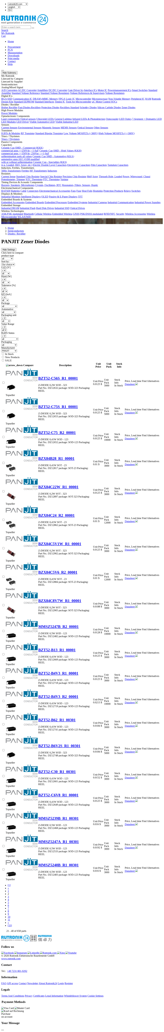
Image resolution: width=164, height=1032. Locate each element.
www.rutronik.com (10, 958)
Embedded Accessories (13, 202)
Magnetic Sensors (51, 127)
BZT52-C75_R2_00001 (57, 433)
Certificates (39, 995)
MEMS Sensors (69, 127)
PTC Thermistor (51, 179)
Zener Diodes (128, 107)
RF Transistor (28, 133)
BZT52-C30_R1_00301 (57, 772)
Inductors (52, 170)
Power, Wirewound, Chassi (136, 176)
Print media (13, 58)
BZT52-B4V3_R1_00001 (58, 673)
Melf (89, 176)
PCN (10, 49)
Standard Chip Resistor (28, 176)
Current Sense (8, 176)
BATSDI (5, 191)
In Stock (9, 354)
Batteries (15, 191)
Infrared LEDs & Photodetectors (88, 119)
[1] (9, 885)
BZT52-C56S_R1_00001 (58, 378)
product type (7, 255)
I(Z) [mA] (6, 294)
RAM (148, 98)
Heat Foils (87, 191)
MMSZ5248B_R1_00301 (58, 865)
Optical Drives (77, 208)
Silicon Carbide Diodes (109, 107)
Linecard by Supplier (12, 81)
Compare (28, 365)
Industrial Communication (121, 202)
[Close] (2, 1030)
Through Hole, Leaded (110, 176)
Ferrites (25, 170)
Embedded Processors (56, 202)
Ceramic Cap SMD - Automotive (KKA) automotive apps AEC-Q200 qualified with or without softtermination (37, 159)
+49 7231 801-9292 (17, 971)
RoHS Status (7, 333)
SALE (8, 360)
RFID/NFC (109, 214)
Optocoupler (112, 119)
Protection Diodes (50, 107)
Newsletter (32, 983)
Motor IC (102, 90)
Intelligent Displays (31, 196)
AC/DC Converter (27, 90)
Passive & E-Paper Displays (63, 196)
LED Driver (22, 121)
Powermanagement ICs (119, 90)
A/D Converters (9, 90)
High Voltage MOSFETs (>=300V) (116, 133)
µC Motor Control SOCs (104, 101)
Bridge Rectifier (9, 107)
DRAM (37, 98)
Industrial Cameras (97, 202)
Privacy (29, 995)
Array (95, 176)
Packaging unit (8, 315)
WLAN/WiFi (24, 216)
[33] (10, 925)
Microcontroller (83, 98)
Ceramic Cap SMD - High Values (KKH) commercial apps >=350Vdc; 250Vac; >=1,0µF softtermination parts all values (41, 153)
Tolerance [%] (8, 285)
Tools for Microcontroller (78, 101)
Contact (12, 61)
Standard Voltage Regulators (55, 93)
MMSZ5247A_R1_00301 (58, 842)
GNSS (76, 214)
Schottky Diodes (88, 107)
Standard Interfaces (44, 101)
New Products (12, 357)
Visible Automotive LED (42, 121)
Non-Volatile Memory (119, 98)
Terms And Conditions (12, 995)
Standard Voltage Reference (26, 93)
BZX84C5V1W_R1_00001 (59, 544)
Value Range (7, 324)
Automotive (7, 309)
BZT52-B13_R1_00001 (57, 650)
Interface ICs (90, 90)
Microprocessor (100, 98)
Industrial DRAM (10, 208)
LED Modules (8, 121)
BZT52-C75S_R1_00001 (58, 407)
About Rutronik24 (48, 983)
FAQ (3, 983)
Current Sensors (9, 127)
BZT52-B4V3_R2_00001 (58, 696)
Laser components (10, 119)
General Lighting (63, 119)
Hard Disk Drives (45, 208)
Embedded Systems (77, 202)
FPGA (62, 98)
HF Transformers (38, 170)
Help (10, 64)
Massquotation (15, 52)
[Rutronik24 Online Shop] (24, 24)
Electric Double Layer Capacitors (50, 165)
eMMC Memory (49, 98)
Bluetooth (29, 214)
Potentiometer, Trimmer (13, 179)
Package (5, 303)
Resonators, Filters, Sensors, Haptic (80, 185)
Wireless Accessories (135, 214)
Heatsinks (98, 191)
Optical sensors (28, 119)
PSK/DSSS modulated (91, 214)
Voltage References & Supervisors (87, 93)
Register (69, 983)
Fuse (78, 191)
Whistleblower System (75, 995)
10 (9, 917)
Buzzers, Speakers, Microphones (17, 185)
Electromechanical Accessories (54, 191)
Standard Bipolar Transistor (49, 133)
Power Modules (9, 113)
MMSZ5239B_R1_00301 (58, 818)
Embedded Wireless (62, 214)
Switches (135, 191)
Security (120, 214)
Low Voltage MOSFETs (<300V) (81, 133)
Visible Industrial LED (66, 121)
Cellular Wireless (43, 214)
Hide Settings (9, 249)
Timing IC (60, 101)
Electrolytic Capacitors (78, 165)
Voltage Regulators (114, 93)
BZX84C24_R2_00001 (56, 515)
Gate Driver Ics (75, 90)
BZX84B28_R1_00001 (56, 458)
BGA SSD (6, 98)
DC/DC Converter (58, 90)
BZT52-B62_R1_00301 (57, 720)
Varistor (64, 179)
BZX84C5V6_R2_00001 (57, 572)
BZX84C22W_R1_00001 (58, 487)
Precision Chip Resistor (74, 176)
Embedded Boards (34, 202)
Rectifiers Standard (69, 107)
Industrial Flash (27, 208)
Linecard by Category (12, 78)
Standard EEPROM (24, 101)
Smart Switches (140, 90)
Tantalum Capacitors (117, 165)
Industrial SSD (62, 208)
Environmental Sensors (29, 127)
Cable (23, 191)
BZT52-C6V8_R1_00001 (58, 795)
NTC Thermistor (34, 179)
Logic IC (70, 98)
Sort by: (5, 261)
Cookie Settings (95, 995)
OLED (44, 196)
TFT (80, 196)
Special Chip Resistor (51, 176)
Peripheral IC (138, 98)
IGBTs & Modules (10, 133)
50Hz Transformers (11, 170)
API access (12, 983)
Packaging (6, 342)
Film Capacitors (99, 165)
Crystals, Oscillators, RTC (48, 185)
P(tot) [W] (6, 276)
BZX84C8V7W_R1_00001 (59, 601)
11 (9, 919)
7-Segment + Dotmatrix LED (147, 119)
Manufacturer (8, 347)
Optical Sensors (85, 127)
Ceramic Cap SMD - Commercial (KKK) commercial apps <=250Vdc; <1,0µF (22, 149)
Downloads (13, 55)
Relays (127, 191)
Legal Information (54, 995)
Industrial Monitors (10, 196)
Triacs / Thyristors (10, 139)
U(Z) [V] (6, 267)
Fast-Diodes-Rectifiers (29, 107)
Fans (73, 191)
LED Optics (125, 119)
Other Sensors (101, 127)
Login (61, 983)
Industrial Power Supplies (147, 202)
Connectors (33, 191)
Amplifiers (42, 90)
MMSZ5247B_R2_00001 (58, 627)
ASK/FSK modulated (12, 214)
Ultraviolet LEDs (45, 119)
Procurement (14, 47)
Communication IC (22, 98)
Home (11, 41)
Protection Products (113, 191)
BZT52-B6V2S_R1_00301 (59, 746)
